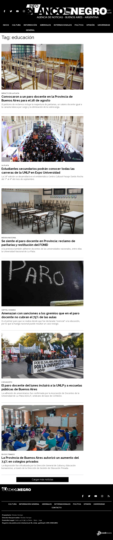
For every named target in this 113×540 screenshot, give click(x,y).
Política (79, 25)
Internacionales (63, 25)
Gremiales (45, 25)
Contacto (57, 508)
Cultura (16, 25)
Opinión (90, 25)
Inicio (6, 25)
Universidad (104, 25)
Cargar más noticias (42, 479)
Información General (30, 27)
